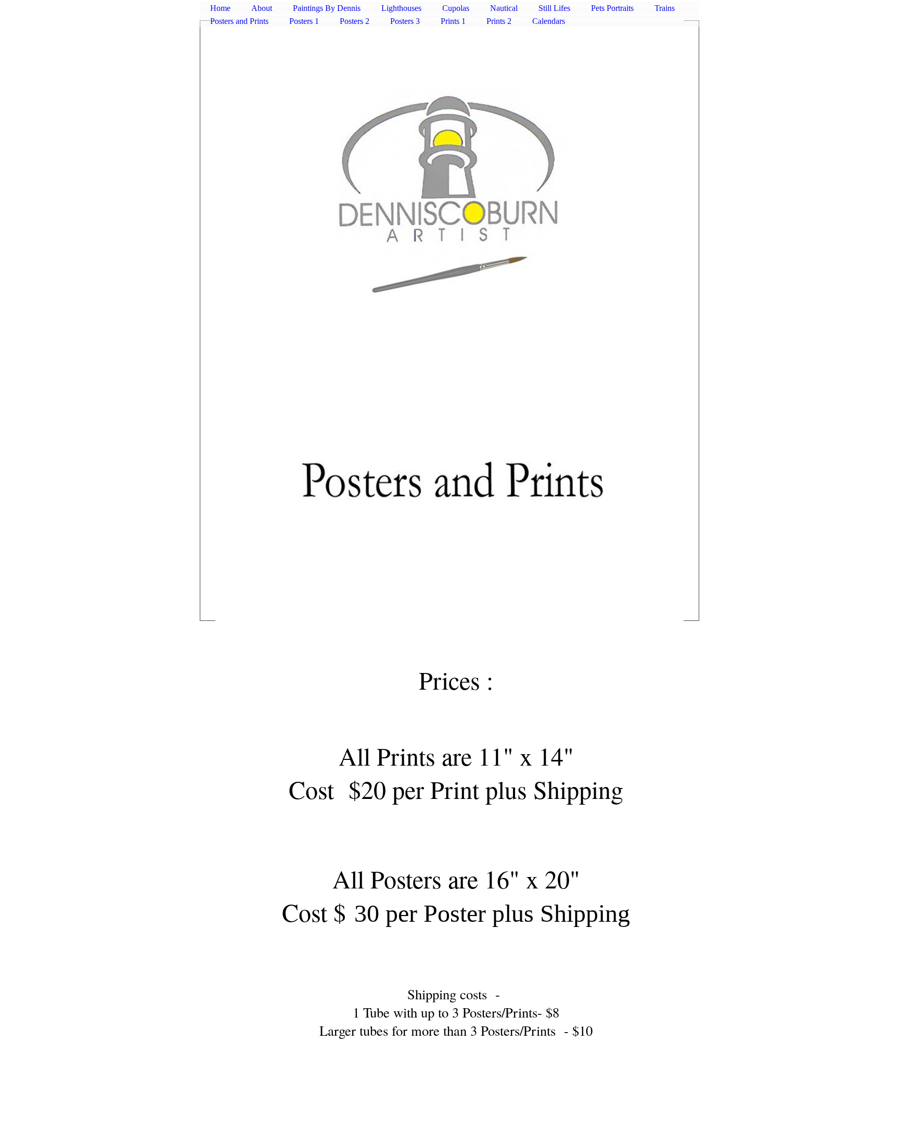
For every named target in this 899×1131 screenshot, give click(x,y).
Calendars (548, 21)
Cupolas (455, 8)
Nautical (504, 8)
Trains (664, 8)
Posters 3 (405, 21)
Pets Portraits (612, 8)
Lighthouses (401, 8)
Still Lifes (554, 8)
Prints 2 (498, 21)
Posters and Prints (239, 21)
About (261, 8)
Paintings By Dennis (327, 8)
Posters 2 (354, 21)
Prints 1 (453, 21)
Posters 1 (304, 21)
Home (220, 8)
